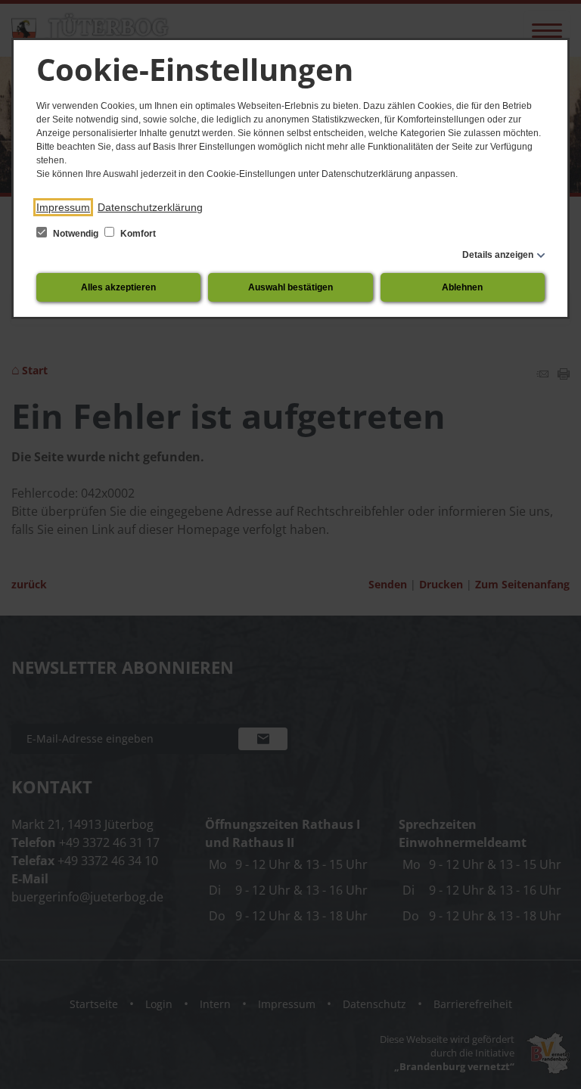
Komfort (137, 233)
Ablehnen (462, 287)
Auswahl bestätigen (290, 287)
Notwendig (76, 233)
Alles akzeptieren (118, 287)
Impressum (63, 207)
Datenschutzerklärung (150, 207)
